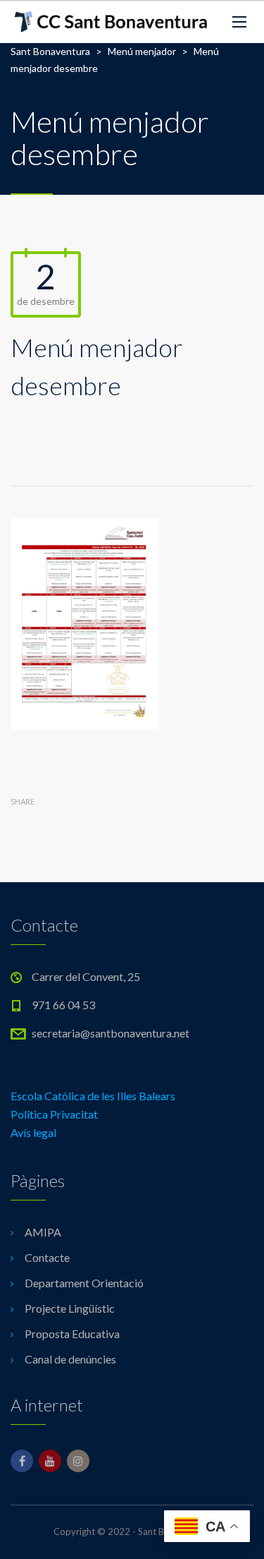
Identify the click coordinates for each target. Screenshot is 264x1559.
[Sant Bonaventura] (111, 22)
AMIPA (43, 1232)
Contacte (47, 1257)
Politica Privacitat (54, 1114)
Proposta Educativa (72, 1333)
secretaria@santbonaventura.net (110, 1033)
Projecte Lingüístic (70, 1308)
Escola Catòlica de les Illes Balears (93, 1095)
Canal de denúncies (70, 1359)
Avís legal (33, 1132)
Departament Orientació (84, 1282)
